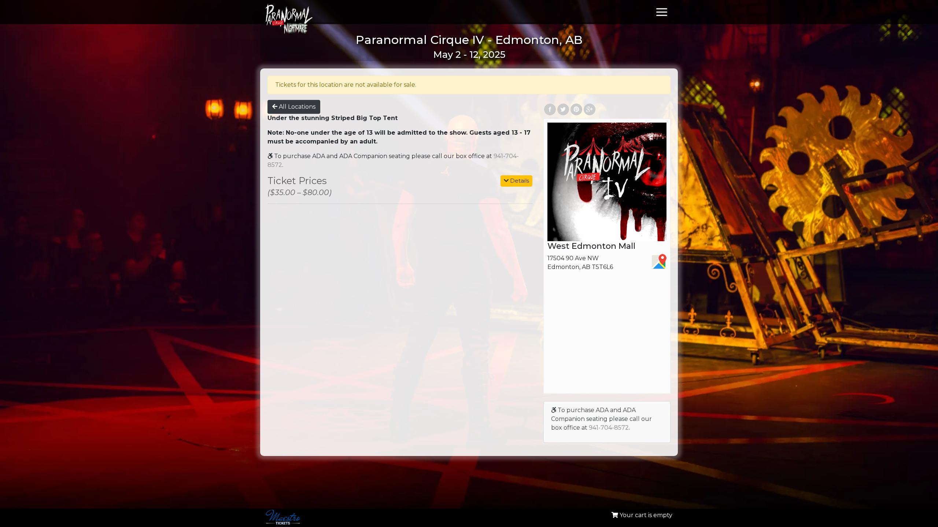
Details (519, 180)
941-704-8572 (609, 427)
